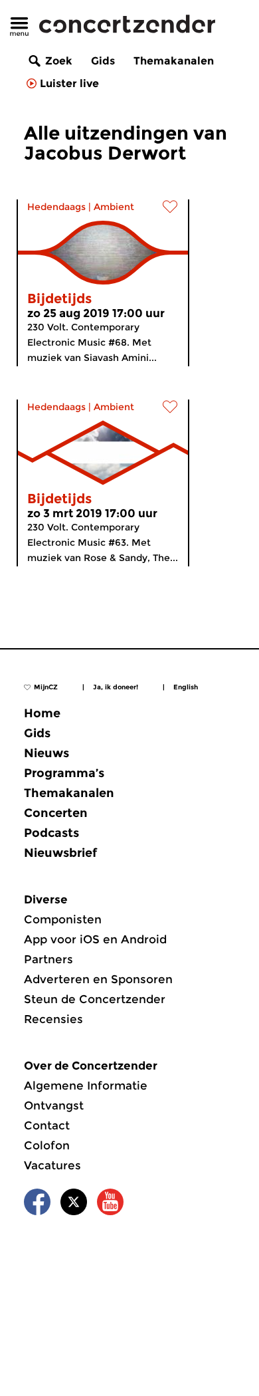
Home (42, 713)
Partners (48, 959)
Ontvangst (54, 1105)
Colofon (47, 1145)
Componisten (63, 919)
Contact (47, 1125)
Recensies (53, 1019)
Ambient (114, 207)
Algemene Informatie (85, 1085)
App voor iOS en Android (95, 939)
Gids (103, 61)
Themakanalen (173, 61)
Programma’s (64, 773)
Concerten (56, 813)
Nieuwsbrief (60, 853)
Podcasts (51, 833)
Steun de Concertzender (94, 999)
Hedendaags (56, 207)
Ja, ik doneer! (115, 687)
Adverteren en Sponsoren (98, 979)
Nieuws (46, 753)
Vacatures (52, 1165)
